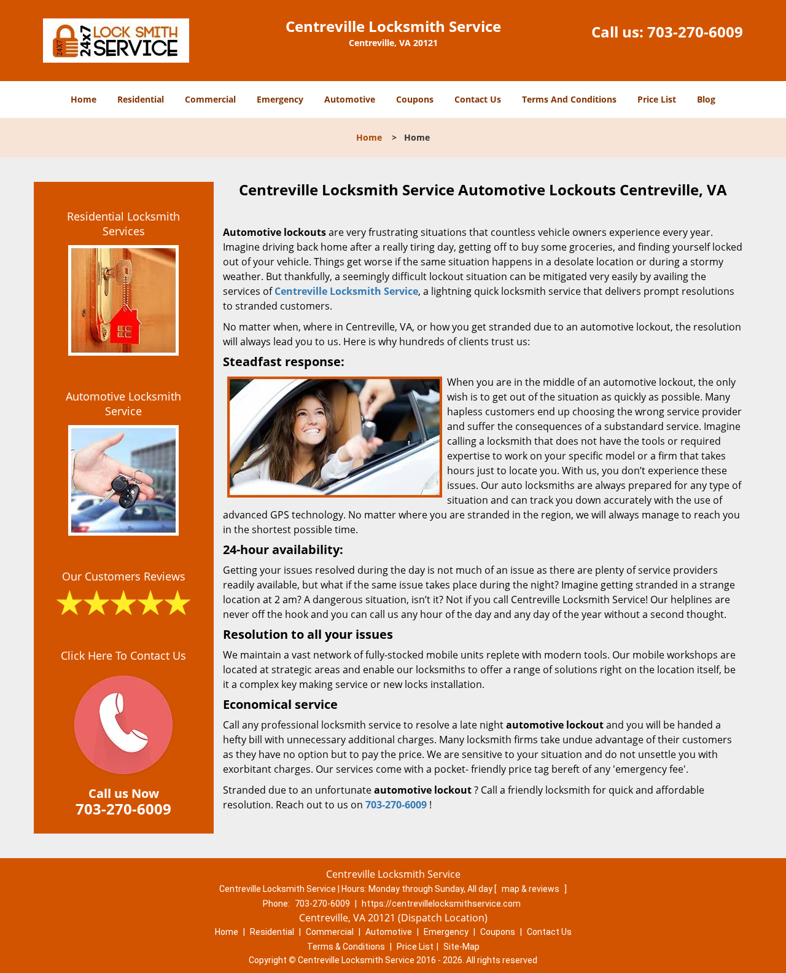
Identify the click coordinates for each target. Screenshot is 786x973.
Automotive (349, 99)
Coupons (415, 99)
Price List (656, 99)
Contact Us (477, 99)
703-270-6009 (695, 31)
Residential (140, 99)
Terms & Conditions (346, 947)
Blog (706, 99)
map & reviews (531, 889)
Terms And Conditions (569, 99)
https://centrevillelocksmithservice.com (441, 904)
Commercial (210, 99)
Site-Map (461, 947)
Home (83, 99)
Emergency (280, 99)
